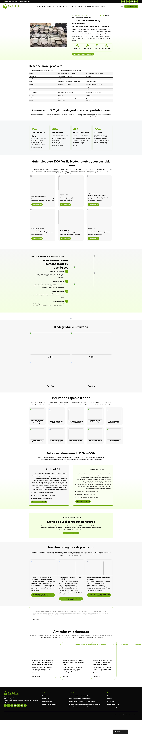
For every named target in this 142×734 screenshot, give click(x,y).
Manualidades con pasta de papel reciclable (80, 698)
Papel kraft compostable (38, 196)
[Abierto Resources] (81, 6)
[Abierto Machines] (53, 6)
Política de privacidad (116, 714)
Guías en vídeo (111, 701)
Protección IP (45, 698)
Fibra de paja (91, 228)
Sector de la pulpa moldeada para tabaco (114, 421)
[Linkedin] (122, 1)
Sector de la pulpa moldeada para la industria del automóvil (95, 422)
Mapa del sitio (125, 714)
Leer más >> (36, 676)
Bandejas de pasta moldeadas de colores (79, 695)
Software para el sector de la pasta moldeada (76, 421)
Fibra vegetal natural (37, 228)
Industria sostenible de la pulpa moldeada (56, 421)
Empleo (44, 695)
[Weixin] (134, 1)
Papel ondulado (64, 230)
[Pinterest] (132, 1)
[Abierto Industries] (63, 6)
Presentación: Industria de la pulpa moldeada (56, 441)
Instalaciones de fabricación (49, 704)
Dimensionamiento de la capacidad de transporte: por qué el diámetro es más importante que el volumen (42, 662)
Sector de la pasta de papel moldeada (95, 441)
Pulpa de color (64, 195)
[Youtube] (129, 1)
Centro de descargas (112, 707)
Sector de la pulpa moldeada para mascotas (37, 441)
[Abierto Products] (44, 6)
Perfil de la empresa (47, 701)
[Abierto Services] (72, 6)
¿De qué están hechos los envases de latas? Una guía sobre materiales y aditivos (73, 662)
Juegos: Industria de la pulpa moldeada (75, 441)
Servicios (78, 15)
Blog (108, 695)
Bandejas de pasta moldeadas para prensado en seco (82, 701)
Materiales (110, 698)
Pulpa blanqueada (93, 193)
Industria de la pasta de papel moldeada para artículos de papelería (37, 422)
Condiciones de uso (133, 714)
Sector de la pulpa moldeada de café (114, 441)
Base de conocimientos (113, 704)
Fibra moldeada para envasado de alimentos (93, 15)
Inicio (73, 15)
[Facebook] (124, 1)
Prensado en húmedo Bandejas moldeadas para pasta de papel (41, 578)
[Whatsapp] (137, 1)
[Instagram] (127, 1)
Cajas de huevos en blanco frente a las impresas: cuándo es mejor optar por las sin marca (103, 662)
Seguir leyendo (36, 619)
